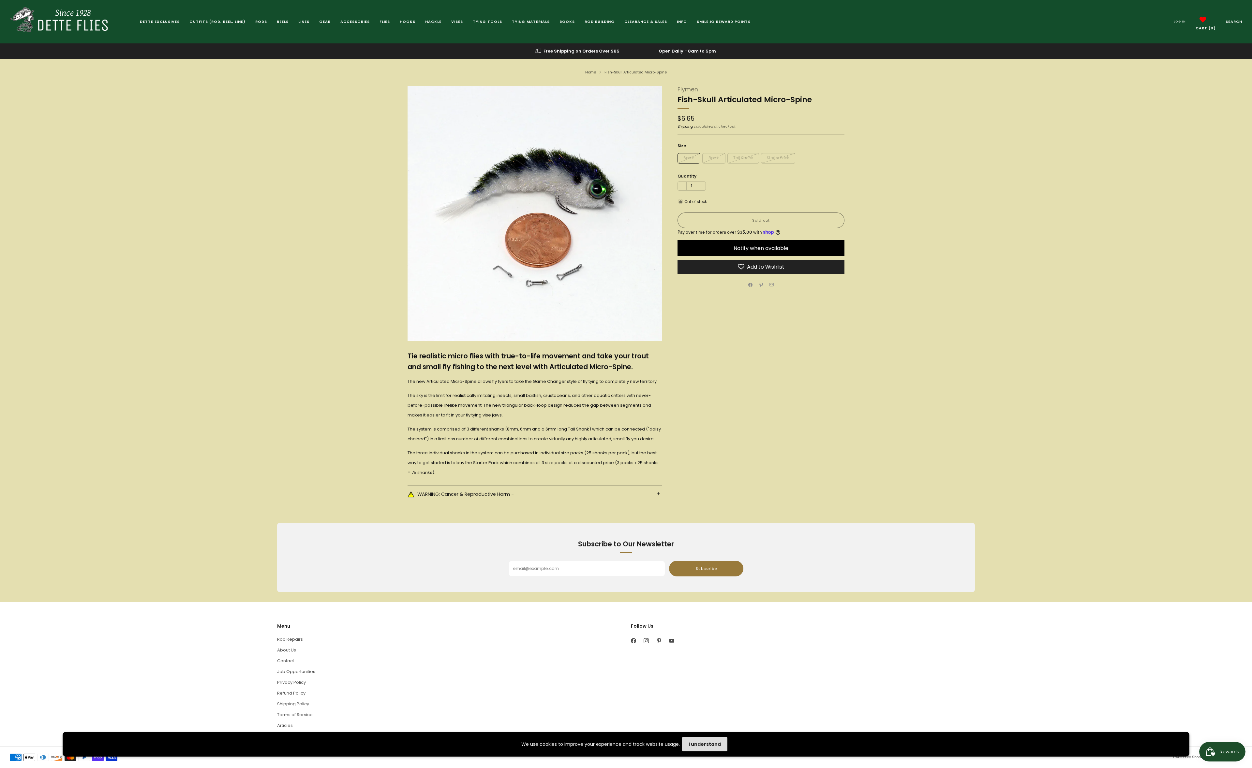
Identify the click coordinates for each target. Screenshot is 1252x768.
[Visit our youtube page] (671, 641)
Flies (385, 21)
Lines (303, 21)
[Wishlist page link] (1203, 19)
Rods (261, 21)
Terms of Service (295, 715)
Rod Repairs (290, 639)
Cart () (1206, 28)
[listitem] (577, 51)
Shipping (685, 126)
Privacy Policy (291, 682)
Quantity (687, 176)
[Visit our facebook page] (633, 641)
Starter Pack (778, 157)
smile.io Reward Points (724, 21)
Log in (1180, 22)
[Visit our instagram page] (646, 641)
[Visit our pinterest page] (658, 641)
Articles (285, 725)
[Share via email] (771, 284)
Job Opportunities (296, 671)
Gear (325, 21)
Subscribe (706, 568)
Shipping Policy (293, 704)
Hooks (407, 21)
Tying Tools (487, 21)
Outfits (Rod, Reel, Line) (217, 21)
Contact (285, 661)
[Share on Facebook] (750, 284)
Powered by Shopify (1188, 757)
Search (1234, 21)
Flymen (688, 89)
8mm (714, 157)
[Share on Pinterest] (761, 284)
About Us (286, 650)
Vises (457, 21)
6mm (688, 157)
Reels (283, 21)
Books (567, 21)
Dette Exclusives (160, 21)
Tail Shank (743, 157)
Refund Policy (291, 693)
